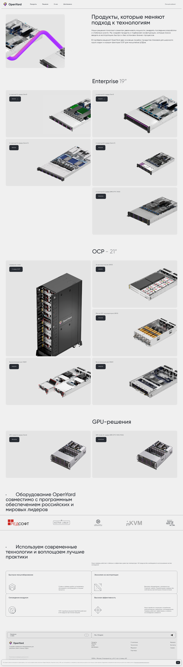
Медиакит (134, 648)
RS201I (103, 100)
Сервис (172, 648)
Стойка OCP (16, 269)
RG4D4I (14, 439)
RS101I (16, 100)
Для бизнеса (95, 647)
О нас (93, 645)
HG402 (100, 318)
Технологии (134, 645)
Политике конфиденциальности (141, 662)
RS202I (100, 147)
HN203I (100, 366)
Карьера (172, 642)
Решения (94, 644)
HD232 (100, 269)
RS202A (100, 196)
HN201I (14, 366)
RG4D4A (101, 439)
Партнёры (134, 650)
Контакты (173, 645)
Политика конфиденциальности (18, 657)
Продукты (94, 642)
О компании (134, 642)
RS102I (14, 147)
